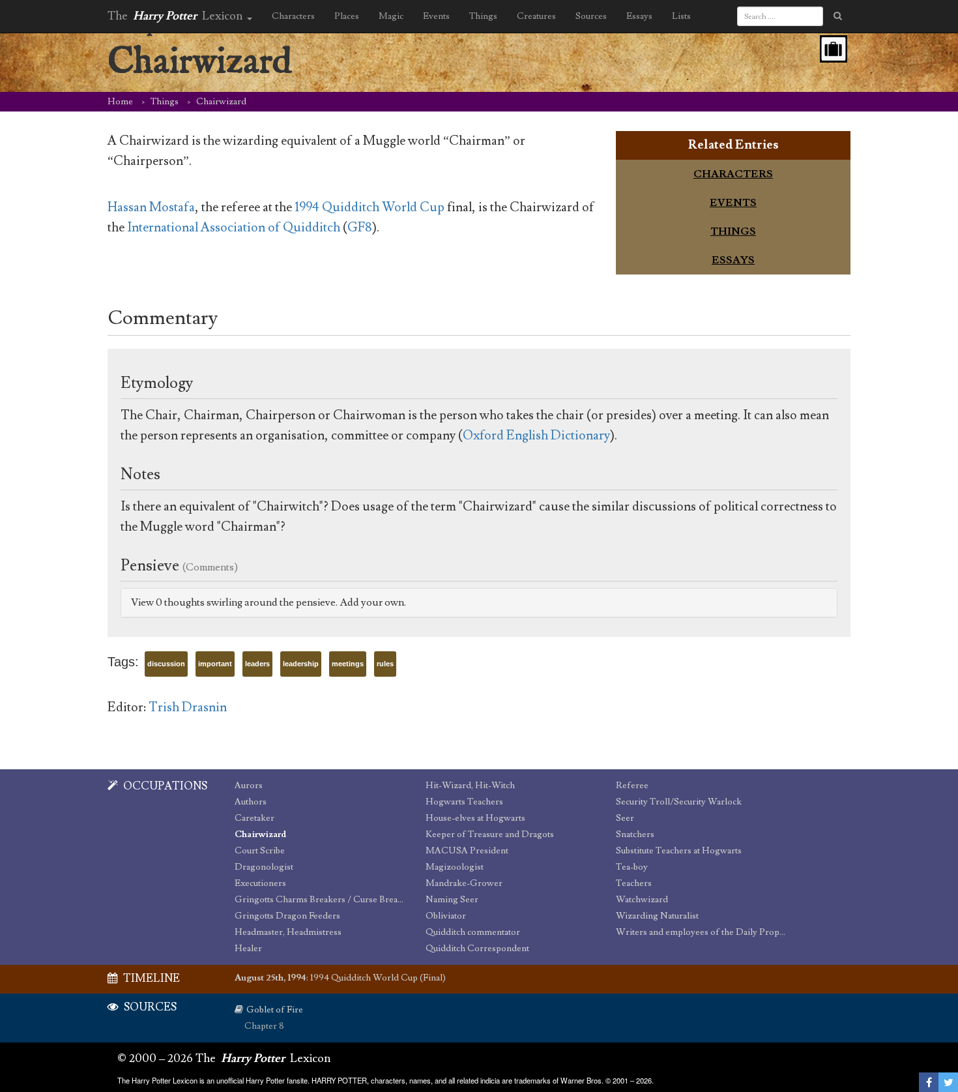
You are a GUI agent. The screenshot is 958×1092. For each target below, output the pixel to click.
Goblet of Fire (274, 1010)
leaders (257, 664)
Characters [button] (293, 16)
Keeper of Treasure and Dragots (490, 834)
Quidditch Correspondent (477, 948)
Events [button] (436, 16)
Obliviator (446, 916)
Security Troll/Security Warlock (679, 802)
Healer (248, 948)
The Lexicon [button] (177, 15)
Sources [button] (591, 16)
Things (165, 102)
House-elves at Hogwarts (475, 818)
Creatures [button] (536, 16)
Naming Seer (452, 900)
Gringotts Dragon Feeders (287, 916)
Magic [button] (391, 16)
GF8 (359, 227)
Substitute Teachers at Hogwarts (679, 851)
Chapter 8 (264, 1026)
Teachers (634, 883)
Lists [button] (681, 16)
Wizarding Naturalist (657, 916)
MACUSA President (467, 851)
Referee (632, 785)
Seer (625, 818)
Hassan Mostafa (151, 207)
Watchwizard (642, 900)
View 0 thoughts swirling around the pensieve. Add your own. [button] (268, 602)
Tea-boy (632, 867)
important (215, 664)
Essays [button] (639, 16)
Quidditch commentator (473, 932)
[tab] (733, 174)
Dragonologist (264, 867)
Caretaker (254, 818)
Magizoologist (455, 867)
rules (385, 664)
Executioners (260, 883)
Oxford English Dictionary (536, 435)
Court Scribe (260, 851)
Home (120, 102)
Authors (251, 802)
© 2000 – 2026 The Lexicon (224, 1058)
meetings (348, 664)
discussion (166, 664)
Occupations (164, 786)
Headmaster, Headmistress (288, 932)
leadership (301, 664)
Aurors (249, 785)
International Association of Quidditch (233, 227)
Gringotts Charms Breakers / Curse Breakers (320, 900)
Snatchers (635, 834)
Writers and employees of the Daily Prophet (701, 932)
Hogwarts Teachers (464, 802)
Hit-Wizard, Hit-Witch (470, 785)
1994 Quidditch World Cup (369, 207)
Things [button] (483, 16)
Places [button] (346, 16)
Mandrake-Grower (464, 883)
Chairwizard (260, 834)
